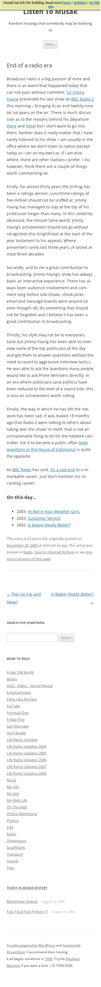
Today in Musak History (27, 888)
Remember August (22, 901)
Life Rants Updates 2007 (26, 766)
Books (12, 678)
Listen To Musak (50, 11)
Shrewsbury (17, 840)
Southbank (16, 847)
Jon (64, 545)
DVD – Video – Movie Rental (29, 685)
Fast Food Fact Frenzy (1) (27, 911)
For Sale (13, 705)
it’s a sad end (62, 469)
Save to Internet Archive (54, 552)
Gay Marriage (18, 726)
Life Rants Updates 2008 (26, 773)
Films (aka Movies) (22, 699)
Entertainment (19, 692)
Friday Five (16, 719)
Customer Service (44, 518)
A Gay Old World (20, 672)
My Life (13, 786)
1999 (48, 958)
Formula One (17, 712)
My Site (13, 793)
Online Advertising (22, 813)
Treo (10, 867)
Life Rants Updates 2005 (26, 753)
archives (80, 3)
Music (11, 780)
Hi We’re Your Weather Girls (54, 511)
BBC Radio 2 (82, 99)
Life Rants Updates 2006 (26, 759)
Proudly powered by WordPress (31, 945)
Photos (13, 820)
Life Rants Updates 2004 (26, 746)
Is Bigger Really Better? (49, 525)
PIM (10, 827)
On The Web (17, 807)
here (66, 3)
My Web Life (17, 800)
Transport (15, 854)
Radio (28, 552)
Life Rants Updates (22, 739)
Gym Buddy (16, 732)
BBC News (21, 469)
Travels (12, 860)
